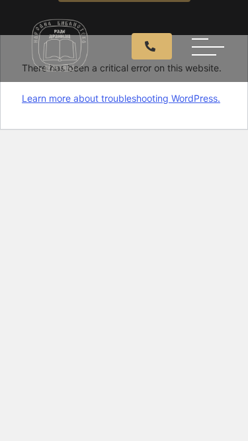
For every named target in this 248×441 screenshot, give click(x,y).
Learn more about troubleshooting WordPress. (121, 98)
